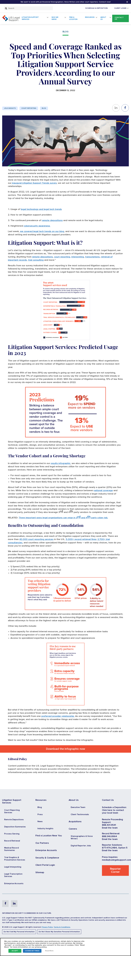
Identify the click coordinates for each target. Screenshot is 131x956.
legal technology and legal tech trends (41, 209)
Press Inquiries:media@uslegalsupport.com (116, 858)
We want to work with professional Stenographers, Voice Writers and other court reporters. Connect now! (66, 2)
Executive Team (78, 807)
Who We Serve (55, 18)
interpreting (77, 257)
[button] (120, 18)
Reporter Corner (115, 870)
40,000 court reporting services (36, 539)
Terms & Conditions (62, 927)
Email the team (110, 828)
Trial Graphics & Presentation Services (14, 858)
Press (40, 814)
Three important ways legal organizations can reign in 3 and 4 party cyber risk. (63, 518)
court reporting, (62, 257)
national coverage (103, 490)
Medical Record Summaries (11, 849)
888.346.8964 (109, 836)
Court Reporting (28, 108)
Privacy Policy (47, 927)
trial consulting (36, 260)
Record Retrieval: (111, 833)
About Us (103, 18)
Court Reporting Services (12, 811)
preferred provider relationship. (58, 716)
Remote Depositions (14, 820)
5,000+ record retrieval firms (81, 539)
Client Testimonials (80, 814)
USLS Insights (10, 108)
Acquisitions (75, 821)
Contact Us (119, 18)
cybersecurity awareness (37, 226)
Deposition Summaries (15, 827)
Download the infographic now (65, 749)
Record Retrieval (12, 841)
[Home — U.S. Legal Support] (11, 21)
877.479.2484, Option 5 (114, 848)
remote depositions (52, 220)
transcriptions (92, 257)
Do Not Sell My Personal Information (19, 932)
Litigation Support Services (30, 18)
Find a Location (73, 18)
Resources (90, 17)
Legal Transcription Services (13, 875)
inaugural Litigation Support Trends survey (34, 183)
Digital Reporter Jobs (81, 846)
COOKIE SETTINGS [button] (32, 951)
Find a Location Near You (48, 836)
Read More (49, 951)
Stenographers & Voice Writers (82, 837)
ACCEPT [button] (15, 951)
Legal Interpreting (12, 867)
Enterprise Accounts (13, 883)
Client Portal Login (45, 865)
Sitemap (39, 872)
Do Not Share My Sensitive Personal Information (59, 932)
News (40, 821)
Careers (73, 829)
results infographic (60, 463)
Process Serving (11, 834)
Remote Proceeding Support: (112, 821)
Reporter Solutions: (112, 845)
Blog (44, 108)
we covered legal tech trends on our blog (42, 231)
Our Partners (42, 843)
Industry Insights (45, 828)
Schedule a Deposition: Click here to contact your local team (114, 810)
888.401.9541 (109, 825)
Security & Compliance (47, 858)
